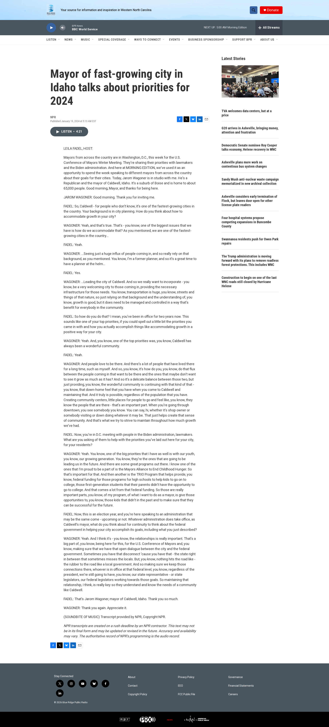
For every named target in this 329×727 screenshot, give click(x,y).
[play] (51, 28)
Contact (132, 685)
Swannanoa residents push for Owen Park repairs (250, 241)
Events (174, 39)
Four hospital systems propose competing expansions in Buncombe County (246, 222)
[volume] (62, 27)
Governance (235, 677)
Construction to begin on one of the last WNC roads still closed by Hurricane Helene (249, 282)
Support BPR (242, 39)
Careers (233, 694)
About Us (267, 39)
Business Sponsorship (206, 39)
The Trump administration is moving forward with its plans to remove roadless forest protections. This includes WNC (250, 260)
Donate (273, 10)
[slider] (68, 28)
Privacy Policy (186, 677)
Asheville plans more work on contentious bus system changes (244, 164)
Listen (51, 39)
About (131, 677)
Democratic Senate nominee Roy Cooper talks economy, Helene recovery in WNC (249, 147)
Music (85, 39)
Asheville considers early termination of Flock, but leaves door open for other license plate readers (249, 200)
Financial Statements (241, 685)
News (69, 39)
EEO (180, 685)
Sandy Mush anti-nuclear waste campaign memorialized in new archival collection (250, 181)
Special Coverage (112, 39)
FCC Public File (186, 694)
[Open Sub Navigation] (59, 39)
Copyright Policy (137, 694)
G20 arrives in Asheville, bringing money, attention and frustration (250, 130)
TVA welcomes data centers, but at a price (247, 113)
